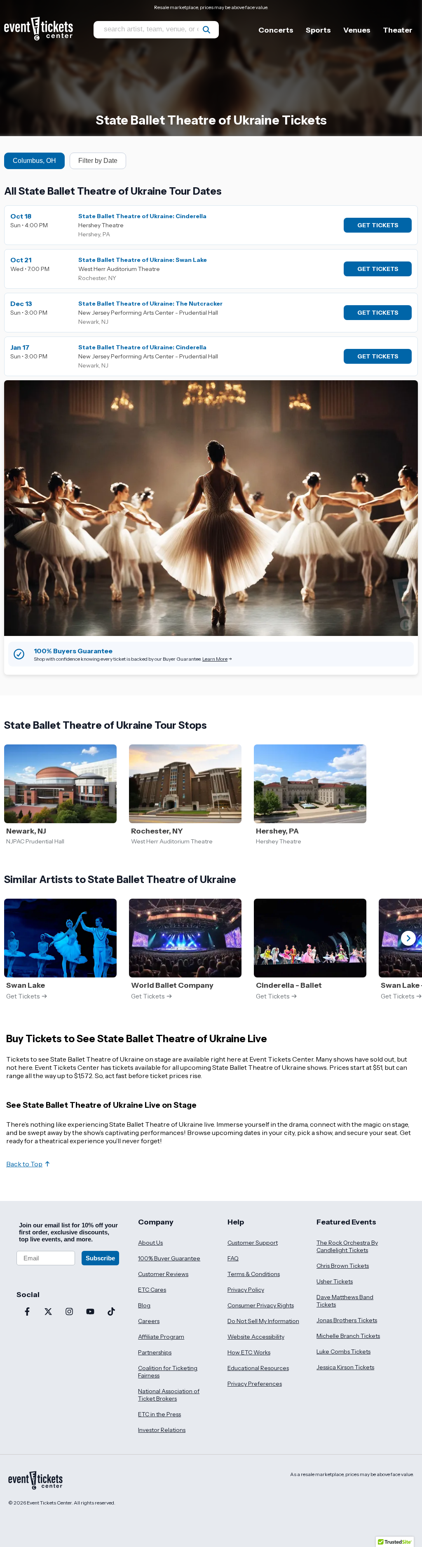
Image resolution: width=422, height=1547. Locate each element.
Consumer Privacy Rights (260, 1305)
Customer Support (252, 1242)
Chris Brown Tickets (342, 1265)
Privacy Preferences (254, 1383)
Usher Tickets (334, 1281)
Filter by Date (97, 160)
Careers (148, 1321)
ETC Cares (152, 1289)
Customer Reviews (163, 1274)
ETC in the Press (159, 1414)
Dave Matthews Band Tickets (344, 1300)
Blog (144, 1305)
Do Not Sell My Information (263, 1321)
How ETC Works (248, 1352)
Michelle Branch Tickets (348, 1336)
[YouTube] (90, 1312)
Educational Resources (258, 1368)
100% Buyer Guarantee (169, 1258)
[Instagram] (69, 1312)
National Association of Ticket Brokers (168, 1394)
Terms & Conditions (253, 1274)
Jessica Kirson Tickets (345, 1367)
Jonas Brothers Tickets (346, 1320)
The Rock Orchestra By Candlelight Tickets (347, 1246)
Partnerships (154, 1352)
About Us (150, 1242)
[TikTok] (111, 1312)
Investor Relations (161, 1430)
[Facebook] (27, 1312)
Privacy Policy (245, 1289)
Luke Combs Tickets (343, 1351)
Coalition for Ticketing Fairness (167, 1371)
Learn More (214, 659)
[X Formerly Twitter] (48, 1312)
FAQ (233, 1258)
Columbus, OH (34, 160)
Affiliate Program (161, 1336)
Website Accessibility (255, 1336)
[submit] (206, 29)
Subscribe (100, 1258)
